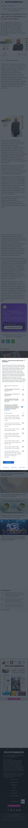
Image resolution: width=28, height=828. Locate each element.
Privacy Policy (22, 467)
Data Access (14, 467)
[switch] (22, 389)
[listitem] (14, 386)
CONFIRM (8, 462)
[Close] (25, 360)
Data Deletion (6, 467)
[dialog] (14, 414)
